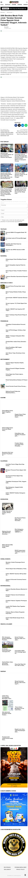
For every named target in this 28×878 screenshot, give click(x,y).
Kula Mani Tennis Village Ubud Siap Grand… (15, 465)
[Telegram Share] (22, 125)
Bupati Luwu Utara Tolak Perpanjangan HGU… (20, 730)
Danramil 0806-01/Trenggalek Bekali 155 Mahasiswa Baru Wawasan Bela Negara (7, 155)
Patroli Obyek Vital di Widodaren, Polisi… (16, 568)
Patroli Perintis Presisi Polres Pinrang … (16, 386)
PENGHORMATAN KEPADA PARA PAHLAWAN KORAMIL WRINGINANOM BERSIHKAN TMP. (7, 132)
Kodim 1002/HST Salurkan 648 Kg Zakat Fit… (16, 574)
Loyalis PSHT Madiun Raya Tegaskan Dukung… (15, 607)
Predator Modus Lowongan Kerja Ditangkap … (19, 444)
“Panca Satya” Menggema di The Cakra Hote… (19, 708)
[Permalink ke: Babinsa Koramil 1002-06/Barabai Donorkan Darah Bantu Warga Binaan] (7, 526)
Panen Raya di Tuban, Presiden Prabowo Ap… (16, 271)
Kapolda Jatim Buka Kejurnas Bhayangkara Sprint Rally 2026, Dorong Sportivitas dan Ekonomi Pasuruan (6, 175)
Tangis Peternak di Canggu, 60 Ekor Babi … (7, 513)
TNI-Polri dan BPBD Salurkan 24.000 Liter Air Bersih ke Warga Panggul (21, 175)
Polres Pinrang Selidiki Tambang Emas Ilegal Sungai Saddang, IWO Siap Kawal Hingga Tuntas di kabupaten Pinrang (6, 192)
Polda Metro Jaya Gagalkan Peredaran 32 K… (20, 435)
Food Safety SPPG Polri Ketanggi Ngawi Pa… (20, 652)
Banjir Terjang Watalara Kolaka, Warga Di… (16, 292)
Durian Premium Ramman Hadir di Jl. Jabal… (20, 638)
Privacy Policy (20, 869)
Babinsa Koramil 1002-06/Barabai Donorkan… (6, 533)
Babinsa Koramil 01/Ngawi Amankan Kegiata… (15, 369)
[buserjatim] (13, 2)
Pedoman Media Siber (20, 867)
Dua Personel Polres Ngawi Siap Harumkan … (14, 476)
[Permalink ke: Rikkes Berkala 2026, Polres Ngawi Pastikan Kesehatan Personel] (7, 539)
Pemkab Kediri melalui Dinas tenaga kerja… (7, 738)
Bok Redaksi (7, 867)
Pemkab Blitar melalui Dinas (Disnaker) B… (16, 342)
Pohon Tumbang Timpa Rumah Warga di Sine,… (16, 315)
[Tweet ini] (19, 125)
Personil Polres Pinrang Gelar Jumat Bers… (15, 286)
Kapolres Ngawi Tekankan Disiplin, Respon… (15, 363)
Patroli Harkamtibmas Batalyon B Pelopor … (16, 380)
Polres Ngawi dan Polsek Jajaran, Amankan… (14, 374)
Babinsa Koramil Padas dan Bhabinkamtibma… (13, 392)
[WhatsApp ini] (25, 125)
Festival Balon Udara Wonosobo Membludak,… (7, 663)
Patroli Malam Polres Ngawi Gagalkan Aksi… (7, 412)
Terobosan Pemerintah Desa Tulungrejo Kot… (6, 650)
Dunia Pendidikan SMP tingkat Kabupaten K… (14, 348)
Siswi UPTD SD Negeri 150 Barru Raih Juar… (16, 330)
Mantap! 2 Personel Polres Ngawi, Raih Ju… (16, 470)
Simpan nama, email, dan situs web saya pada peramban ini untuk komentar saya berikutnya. (12, 220)
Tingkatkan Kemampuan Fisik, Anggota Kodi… (16, 482)
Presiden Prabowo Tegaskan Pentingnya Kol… (16, 601)
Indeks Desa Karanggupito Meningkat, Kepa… (7, 697)
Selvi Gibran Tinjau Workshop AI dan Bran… (15, 353)
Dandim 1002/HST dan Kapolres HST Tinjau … (15, 309)
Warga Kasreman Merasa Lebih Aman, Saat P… (20, 682)
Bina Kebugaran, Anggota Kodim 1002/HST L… (14, 487)
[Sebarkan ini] (15, 125)
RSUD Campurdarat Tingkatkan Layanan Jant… (20, 552)
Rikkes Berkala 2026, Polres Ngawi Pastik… (7, 546)
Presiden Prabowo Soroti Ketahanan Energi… (15, 595)
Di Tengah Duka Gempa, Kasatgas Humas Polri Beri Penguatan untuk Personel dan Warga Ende (21, 190)
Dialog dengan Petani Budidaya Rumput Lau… (16, 260)
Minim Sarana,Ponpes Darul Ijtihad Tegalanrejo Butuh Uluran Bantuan (21, 132)
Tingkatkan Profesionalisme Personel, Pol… (15, 325)
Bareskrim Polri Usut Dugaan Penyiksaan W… (7, 454)
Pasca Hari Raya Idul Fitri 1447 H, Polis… (20, 664)
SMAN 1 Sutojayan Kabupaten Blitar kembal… (15, 336)
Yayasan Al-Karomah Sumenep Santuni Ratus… (16, 580)
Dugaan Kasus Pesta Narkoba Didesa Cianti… (20, 416)
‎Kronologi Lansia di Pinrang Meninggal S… (16, 238)
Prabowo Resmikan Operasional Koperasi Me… (16, 277)
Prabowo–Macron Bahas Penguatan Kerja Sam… (15, 612)
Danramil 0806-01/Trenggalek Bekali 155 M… (16, 233)
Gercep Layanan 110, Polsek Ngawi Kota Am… (16, 304)
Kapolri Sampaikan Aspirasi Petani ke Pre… (15, 265)
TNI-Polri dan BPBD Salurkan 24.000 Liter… (15, 250)
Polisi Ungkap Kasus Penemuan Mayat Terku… (7, 429)
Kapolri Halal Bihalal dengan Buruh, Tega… (15, 618)
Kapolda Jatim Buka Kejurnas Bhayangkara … (13, 244)
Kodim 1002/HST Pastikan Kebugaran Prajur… (15, 493)
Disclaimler (7, 869)
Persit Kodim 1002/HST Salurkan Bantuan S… (16, 298)
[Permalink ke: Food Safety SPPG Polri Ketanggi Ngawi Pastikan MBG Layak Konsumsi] (20, 645)
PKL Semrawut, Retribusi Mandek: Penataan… (7, 638)
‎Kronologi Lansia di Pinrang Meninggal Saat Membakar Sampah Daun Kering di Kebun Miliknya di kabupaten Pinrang (21, 158)
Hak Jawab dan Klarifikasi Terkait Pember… (6, 713)
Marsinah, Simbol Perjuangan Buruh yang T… (15, 563)
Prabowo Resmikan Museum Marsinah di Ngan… (16, 589)
